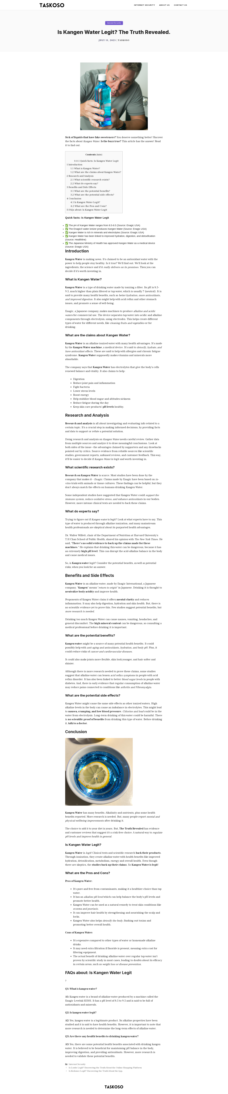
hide (99, 154)
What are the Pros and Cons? (88, 206)
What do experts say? (84, 183)
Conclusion (74, 198)
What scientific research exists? (90, 179)
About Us (164, 5)
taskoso (123, 40)
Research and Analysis (80, 176)
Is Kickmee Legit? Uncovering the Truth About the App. (96, 1071)
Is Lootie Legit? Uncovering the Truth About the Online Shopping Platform (105, 1067)
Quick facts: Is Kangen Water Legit (96, 160)
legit (116, 459)
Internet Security (144, 5)
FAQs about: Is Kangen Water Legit (87, 209)
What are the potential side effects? (92, 194)
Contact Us (180, 5)
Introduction (74, 164)
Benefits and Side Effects (81, 187)
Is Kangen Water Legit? (85, 202)
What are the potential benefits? (90, 191)
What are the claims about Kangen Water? (95, 172)
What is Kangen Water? (85, 168)
